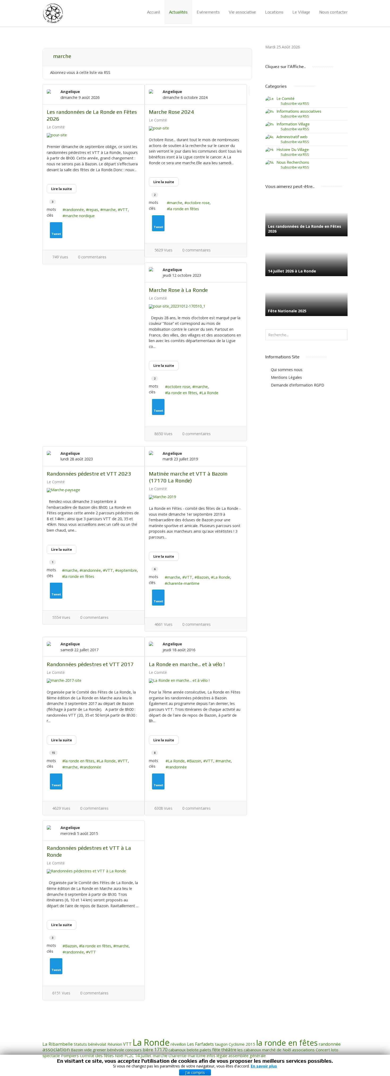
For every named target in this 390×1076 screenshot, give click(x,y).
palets (205, 1049)
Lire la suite (61, 188)
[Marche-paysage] (93, 490)
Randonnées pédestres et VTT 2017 (90, 664)
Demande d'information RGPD (297, 385)
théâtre (228, 1049)
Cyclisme (237, 1044)
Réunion (114, 1044)
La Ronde (210, 392)
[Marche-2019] (195, 497)
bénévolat (97, 1044)
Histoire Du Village (292, 149)
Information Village (293, 124)
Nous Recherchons (292, 162)
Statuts (80, 1044)
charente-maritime (183, 583)
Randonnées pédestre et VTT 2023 (89, 473)
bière (148, 1050)
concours (133, 1049)
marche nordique (80, 215)
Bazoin (203, 577)
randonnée (74, 209)
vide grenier (95, 1049)
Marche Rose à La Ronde (178, 290)
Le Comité (56, 127)
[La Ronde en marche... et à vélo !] (195, 681)
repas (93, 209)
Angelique (70, 91)
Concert (323, 1049)
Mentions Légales (286, 377)
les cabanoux (249, 1049)
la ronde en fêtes (184, 208)
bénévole (115, 1049)
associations (303, 1049)
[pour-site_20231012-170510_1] (195, 306)
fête (216, 1050)
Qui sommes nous (286, 369)
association (56, 1049)
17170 (160, 1049)
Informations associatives (298, 111)
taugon (221, 1044)
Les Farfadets (200, 1044)
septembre (127, 570)
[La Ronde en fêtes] (53, 13)
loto (334, 1049)
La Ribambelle (57, 1044)
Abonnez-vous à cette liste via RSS (80, 72)
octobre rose (198, 202)
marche (109, 209)
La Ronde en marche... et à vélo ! (187, 664)
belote (193, 1049)
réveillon (178, 1044)
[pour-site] (93, 135)
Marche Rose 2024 (171, 112)
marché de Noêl (276, 1049)
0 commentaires (92, 256)
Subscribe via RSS (294, 103)
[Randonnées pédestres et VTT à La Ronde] (93, 871)
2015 (250, 1044)
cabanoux (177, 1049)
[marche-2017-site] (93, 681)
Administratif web (291, 136)
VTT (124, 209)
